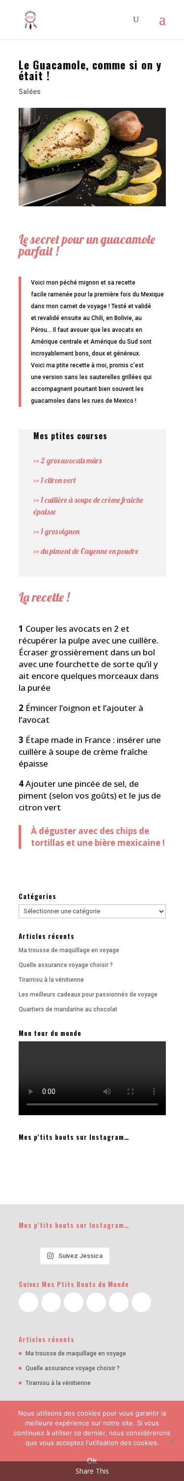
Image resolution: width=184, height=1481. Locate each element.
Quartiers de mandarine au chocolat (68, 1009)
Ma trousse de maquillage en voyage (69, 950)
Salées (30, 92)
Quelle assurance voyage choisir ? (66, 965)
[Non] (172, 1441)
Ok (92, 1461)
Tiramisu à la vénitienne (51, 979)
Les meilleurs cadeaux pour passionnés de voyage (88, 994)
